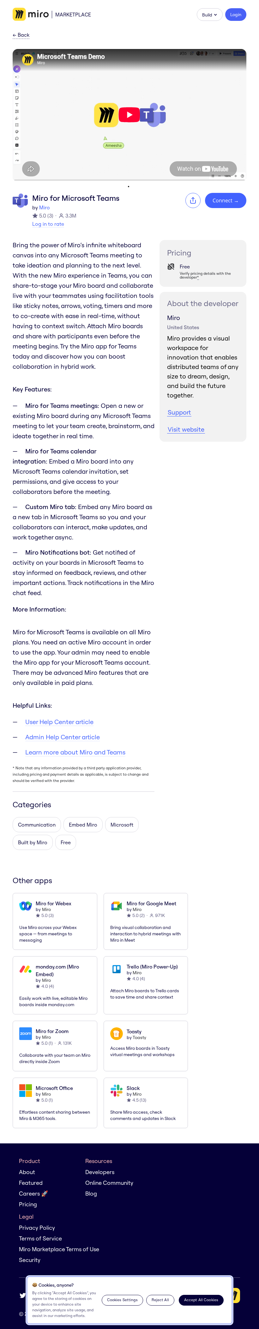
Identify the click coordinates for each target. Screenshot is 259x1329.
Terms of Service (40, 1238)
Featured (31, 1182)
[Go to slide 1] (128, 186)
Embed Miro (83, 824)
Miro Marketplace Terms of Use (59, 1249)
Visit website (186, 429)
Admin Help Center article (62, 737)
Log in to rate (48, 224)
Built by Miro (32, 842)
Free (66, 842)
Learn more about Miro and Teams (75, 752)
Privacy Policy (37, 1227)
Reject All (160, 1299)
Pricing (28, 1204)
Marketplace (73, 14)
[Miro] (31, 15)
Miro (44, 207)
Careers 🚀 (33, 1193)
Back (21, 35)
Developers (99, 1172)
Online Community (109, 1182)
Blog (91, 1193)
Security (29, 1260)
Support (179, 412)
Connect (226, 200)
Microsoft (122, 824)
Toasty (139, 1037)
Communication (37, 824)
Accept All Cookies (201, 1299)
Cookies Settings (122, 1299)
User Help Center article (59, 722)
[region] (129, 1300)
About (27, 1172)
